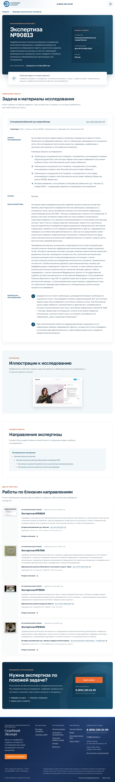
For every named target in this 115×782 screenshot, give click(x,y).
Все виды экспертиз (39, 730)
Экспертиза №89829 (33, 513)
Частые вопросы (76, 729)
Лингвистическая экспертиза (24, 456)
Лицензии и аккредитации (58, 734)
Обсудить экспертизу (15, 757)
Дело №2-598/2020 (57, 527)
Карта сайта (74, 741)
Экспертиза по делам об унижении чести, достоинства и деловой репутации (45, 464)
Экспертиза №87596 (33, 550)
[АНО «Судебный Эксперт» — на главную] (12, 4)
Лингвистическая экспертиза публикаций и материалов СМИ (38, 460)
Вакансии (56, 747)
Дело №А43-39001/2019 (63, 604)
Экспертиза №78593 (33, 589)
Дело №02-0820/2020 (94, 122)
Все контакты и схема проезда (97, 753)
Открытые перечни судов (58, 739)
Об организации (58, 729)
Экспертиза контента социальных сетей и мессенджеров (38, 467)
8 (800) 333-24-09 (85, 690)
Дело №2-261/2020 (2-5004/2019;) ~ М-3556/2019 (88, 641)
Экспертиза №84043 (33, 626)
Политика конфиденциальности (89, 778)
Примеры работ (41, 735)
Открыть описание (29, 536)
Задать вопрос (89, 680)
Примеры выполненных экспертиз (27, 12)
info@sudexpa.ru (93, 737)
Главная (5, 12)
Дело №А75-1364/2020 (80, 567)
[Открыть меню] (110, 4)
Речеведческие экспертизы (23, 453)
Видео (72, 733)
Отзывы (55, 743)
